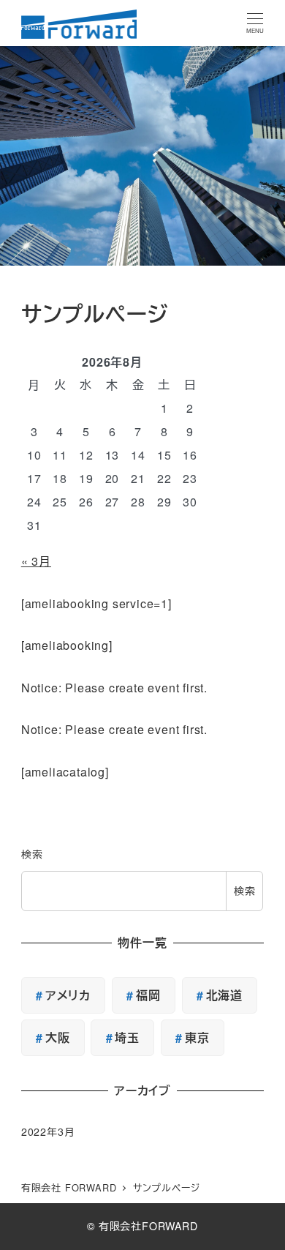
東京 (197, 1037)
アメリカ (68, 995)
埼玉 (127, 1037)
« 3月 (36, 561)
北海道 (224, 995)
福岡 (148, 995)
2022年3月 (48, 1131)
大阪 (57, 1037)
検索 (32, 854)
